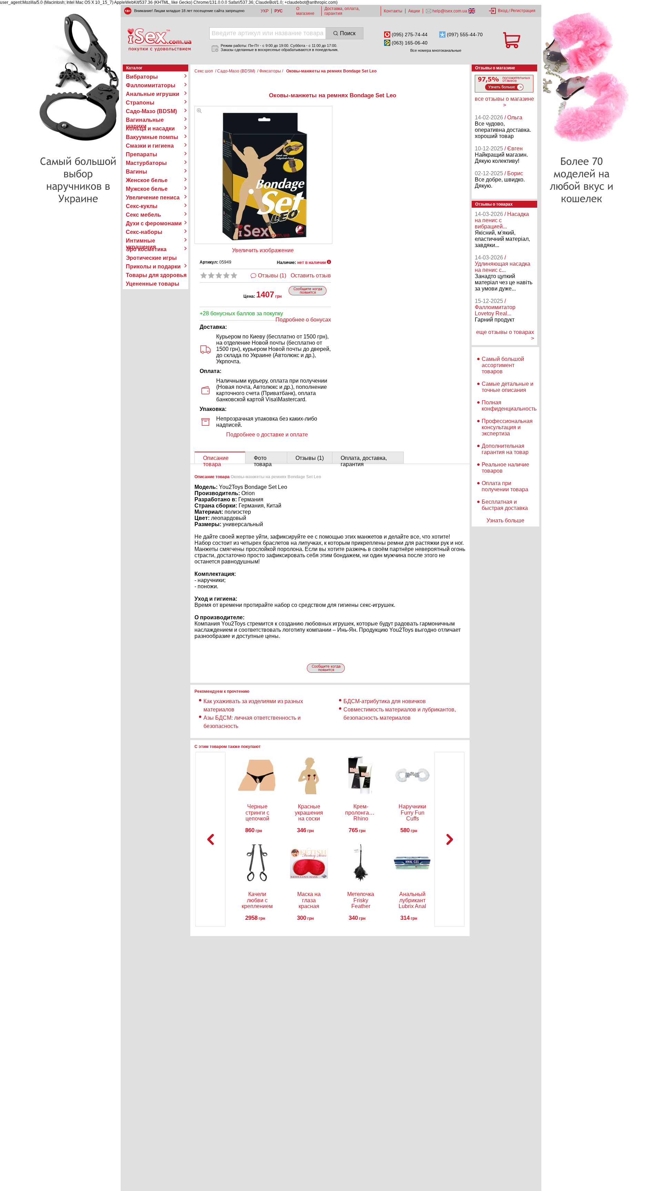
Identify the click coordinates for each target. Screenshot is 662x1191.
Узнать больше (505, 520)
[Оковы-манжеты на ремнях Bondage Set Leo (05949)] (199, 111)
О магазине (305, 11)
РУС (278, 11)
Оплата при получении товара (505, 486)
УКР (265, 11)
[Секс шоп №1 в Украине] (159, 39)
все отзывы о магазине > (504, 102)
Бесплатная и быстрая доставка (505, 505)
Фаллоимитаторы (150, 85)
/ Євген (513, 148)
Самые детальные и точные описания (507, 387)
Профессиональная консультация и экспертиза (507, 427)
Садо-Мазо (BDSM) (151, 111)
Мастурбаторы (146, 163)
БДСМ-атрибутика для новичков (384, 701)
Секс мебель (143, 215)
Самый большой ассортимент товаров (503, 365)
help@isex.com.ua (449, 11)
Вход (503, 10)
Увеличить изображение (263, 250)
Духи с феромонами (154, 223)
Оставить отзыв (311, 275)
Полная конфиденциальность (509, 406)
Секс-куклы (142, 206)
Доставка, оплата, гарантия (342, 11)
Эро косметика (146, 249)
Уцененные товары (152, 284)
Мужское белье (147, 189)
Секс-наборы (144, 232)
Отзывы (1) (272, 275)
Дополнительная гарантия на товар (505, 449)
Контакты (393, 11)
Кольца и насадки (150, 128)
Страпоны (140, 103)
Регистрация (523, 10)
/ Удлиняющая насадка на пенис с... (502, 264)
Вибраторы (142, 77)
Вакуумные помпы (152, 137)
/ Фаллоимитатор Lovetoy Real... (495, 307)
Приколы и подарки (153, 266)
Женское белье (147, 180)
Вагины (136, 172)
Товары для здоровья (156, 275)
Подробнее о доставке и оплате (267, 434)
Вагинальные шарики (145, 120)
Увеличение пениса (153, 197)
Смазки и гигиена (150, 146)
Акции (414, 11)
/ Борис (513, 173)
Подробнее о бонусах (303, 320)
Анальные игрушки (152, 94)
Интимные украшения (141, 241)
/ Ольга (513, 117)
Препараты (141, 154)
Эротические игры (151, 258)
